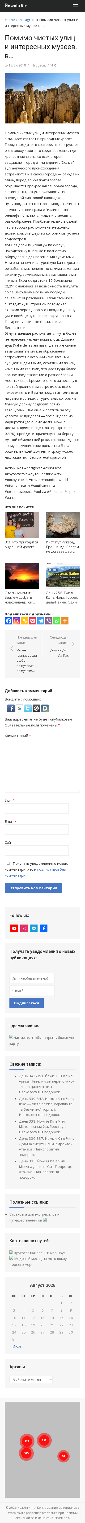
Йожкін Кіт (16, 5)
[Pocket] (32, 620)
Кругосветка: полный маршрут (40, 1252)
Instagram (27, 19)
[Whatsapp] (56, 620)
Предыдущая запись (27, 654)
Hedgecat (38, 65)
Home (10, 19)
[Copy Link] (24, 620)
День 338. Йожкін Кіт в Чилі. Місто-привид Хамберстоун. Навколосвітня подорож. (42, 1126)
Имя (9, 800)
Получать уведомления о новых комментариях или (36, 869)
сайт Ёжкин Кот (57, 1518)
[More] (64, 620)
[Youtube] (14, 928)
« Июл (15, 1346)
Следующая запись (59, 646)
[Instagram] (16, 620)
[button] (11, 710)
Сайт (9, 842)
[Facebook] (8, 620)
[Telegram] (40, 620)
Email (10, 821)
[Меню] (75, 6)
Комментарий (18, 735)
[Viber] (48, 620)
